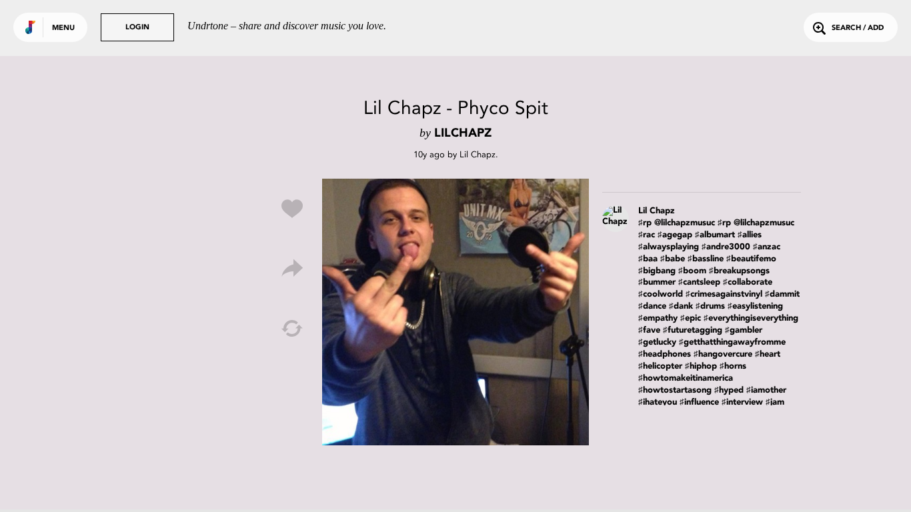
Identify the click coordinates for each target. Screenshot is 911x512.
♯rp (645, 223)
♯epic (690, 318)
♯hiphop (701, 366)
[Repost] (292, 329)
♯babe (672, 259)
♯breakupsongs (739, 271)
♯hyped (729, 390)
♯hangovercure (723, 354)
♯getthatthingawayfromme (732, 342)
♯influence (699, 402)
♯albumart (715, 235)
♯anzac (766, 247)
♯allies (750, 235)
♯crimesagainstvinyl (724, 294)
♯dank (681, 306)
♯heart (767, 354)
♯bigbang (657, 271)
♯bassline (706, 259)
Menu (63, 28)
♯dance (652, 306)
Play (455, 312)
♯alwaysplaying (668, 247)
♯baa (648, 259)
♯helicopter (660, 366)
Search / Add (858, 28)
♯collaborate (747, 282)
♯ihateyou (657, 402)
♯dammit (782, 294)
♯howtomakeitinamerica (685, 378)
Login (137, 27)
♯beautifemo (751, 259)
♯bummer (657, 282)
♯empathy (658, 318)
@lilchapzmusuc (684, 223)
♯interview (742, 402)
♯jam (775, 402)
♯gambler (743, 330)
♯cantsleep (699, 282)
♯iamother (766, 390)
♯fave (649, 330)
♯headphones (664, 354)
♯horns (733, 366)
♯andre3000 (726, 247)
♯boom (692, 271)
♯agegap (675, 235)
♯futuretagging (692, 330)
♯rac (646, 235)
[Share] (292, 269)
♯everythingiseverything (751, 318)
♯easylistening (755, 306)
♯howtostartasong (675, 390)
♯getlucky (657, 342)
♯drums (710, 306)
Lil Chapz (478, 154)
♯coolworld (660, 294)
